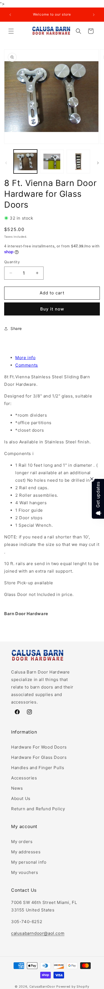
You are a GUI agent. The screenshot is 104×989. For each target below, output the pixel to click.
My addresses (25, 851)
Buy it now (52, 309)
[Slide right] (98, 163)
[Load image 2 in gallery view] (52, 161)
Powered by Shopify (72, 986)
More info (25, 357)
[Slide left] (6, 163)
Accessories (24, 778)
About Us (21, 798)
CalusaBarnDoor (42, 986)
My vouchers (24, 872)
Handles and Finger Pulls (37, 767)
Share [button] (16, 328)
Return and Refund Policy (38, 808)
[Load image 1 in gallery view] (25, 161)
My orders (21, 841)
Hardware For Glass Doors (39, 757)
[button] (11, 31)
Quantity (12, 262)
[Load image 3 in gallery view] (78, 161)
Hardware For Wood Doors (39, 747)
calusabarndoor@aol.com (37, 933)
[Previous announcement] (10, 15)
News (17, 788)
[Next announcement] (94, 15)
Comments (26, 365)
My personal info (29, 862)
